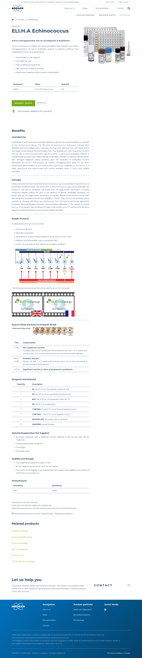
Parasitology (33, 20)
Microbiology (78, 620)
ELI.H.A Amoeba (20, 543)
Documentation (49, 620)
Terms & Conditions (115, 653)
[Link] (17, 8)
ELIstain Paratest (20, 531)
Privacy (127, 653)
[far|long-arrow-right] (127, 585)
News (45, 615)
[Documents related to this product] (15, 111)
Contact (46, 626)
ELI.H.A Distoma (20, 549)
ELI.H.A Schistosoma (22, 537)
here (76, 2)
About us (46, 610)
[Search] (129, 8)
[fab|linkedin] (105, 609)
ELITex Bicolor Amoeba (23, 561)
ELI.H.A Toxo (18, 555)
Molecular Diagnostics (82, 610)
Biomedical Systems (81, 615)
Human (21, 20)
